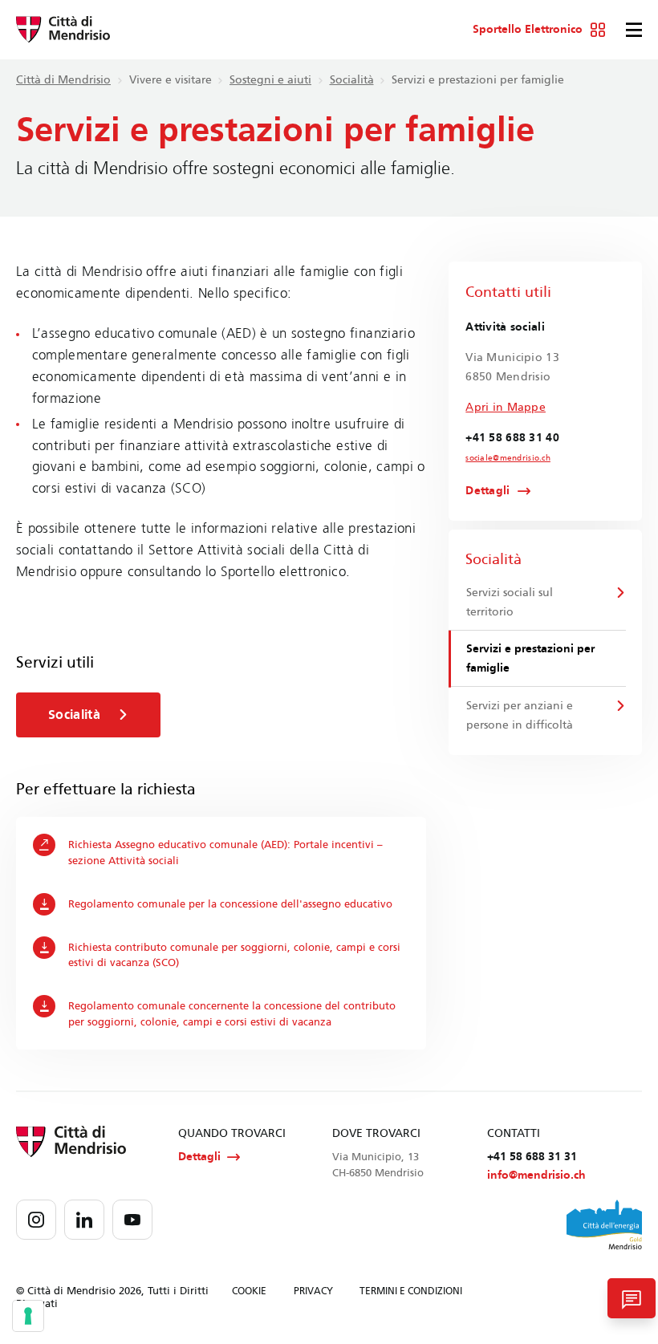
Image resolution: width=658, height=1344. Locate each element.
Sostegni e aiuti (270, 80)
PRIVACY (313, 1291)
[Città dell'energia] (604, 1224)
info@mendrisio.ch (536, 1175)
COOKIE (249, 1291)
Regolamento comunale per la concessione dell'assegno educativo (230, 904)
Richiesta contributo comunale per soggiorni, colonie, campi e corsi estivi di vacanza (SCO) (234, 955)
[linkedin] (84, 1220)
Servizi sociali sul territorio (509, 602)
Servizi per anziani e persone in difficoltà (519, 715)
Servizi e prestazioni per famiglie (530, 658)
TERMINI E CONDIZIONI (410, 1291)
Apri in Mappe (505, 407)
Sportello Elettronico (528, 29)
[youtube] (132, 1220)
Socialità (352, 80)
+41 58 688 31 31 (532, 1156)
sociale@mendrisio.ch (507, 458)
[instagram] (36, 1220)
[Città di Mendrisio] (63, 29)
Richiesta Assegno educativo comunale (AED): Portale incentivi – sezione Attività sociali (225, 852)
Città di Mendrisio (63, 80)
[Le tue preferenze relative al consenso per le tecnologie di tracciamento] (28, 1316)
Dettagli (487, 491)
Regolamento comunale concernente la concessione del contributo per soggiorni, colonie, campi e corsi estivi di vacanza (232, 1014)
